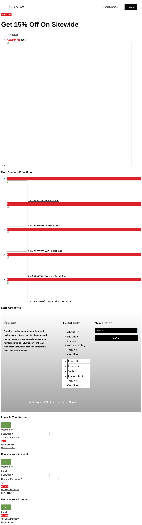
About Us (73, 332)
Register (4, 486)
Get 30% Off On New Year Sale (43, 200)
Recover (4, 515)
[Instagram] (110, 403)
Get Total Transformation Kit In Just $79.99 (50, 301)
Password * (7, 433)
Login (3, 441)
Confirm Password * (11, 479)
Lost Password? (8, 447)
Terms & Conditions (74, 352)
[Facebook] (110, 396)
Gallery (71, 341)
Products (73, 336)
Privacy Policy (76, 345)
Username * (7, 429)
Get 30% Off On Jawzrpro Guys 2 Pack (47, 276)
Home (15, 34)
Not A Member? (8, 444)
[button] (92, 6)
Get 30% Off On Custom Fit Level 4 (46, 251)
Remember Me (12, 437)
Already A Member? (10, 489)
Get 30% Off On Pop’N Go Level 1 (45, 226)
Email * (5, 470)
